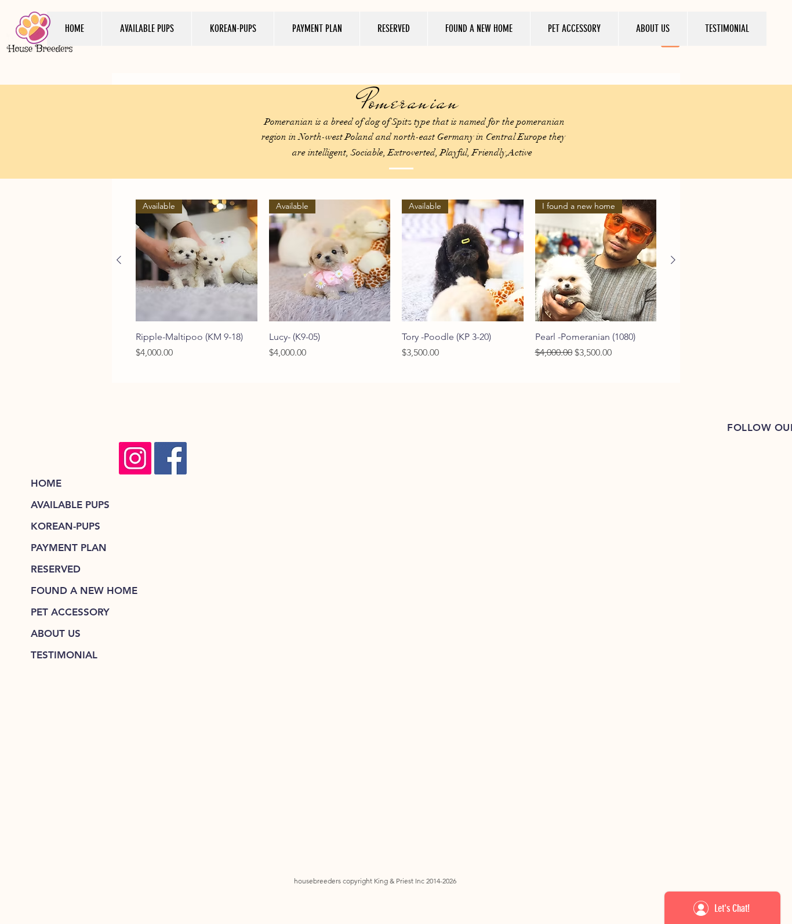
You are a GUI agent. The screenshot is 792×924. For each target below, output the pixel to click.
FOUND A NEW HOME (84, 590)
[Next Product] (673, 260)
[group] (396, 286)
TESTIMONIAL (64, 655)
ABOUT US (56, 633)
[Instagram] (135, 458)
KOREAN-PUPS (65, 526)
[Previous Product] (119, 260)
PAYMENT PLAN (69, 547)
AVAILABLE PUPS (70, 504)
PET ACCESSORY (70, 612)
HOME (46, 483)
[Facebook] (170, 458)
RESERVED (56, 569)
